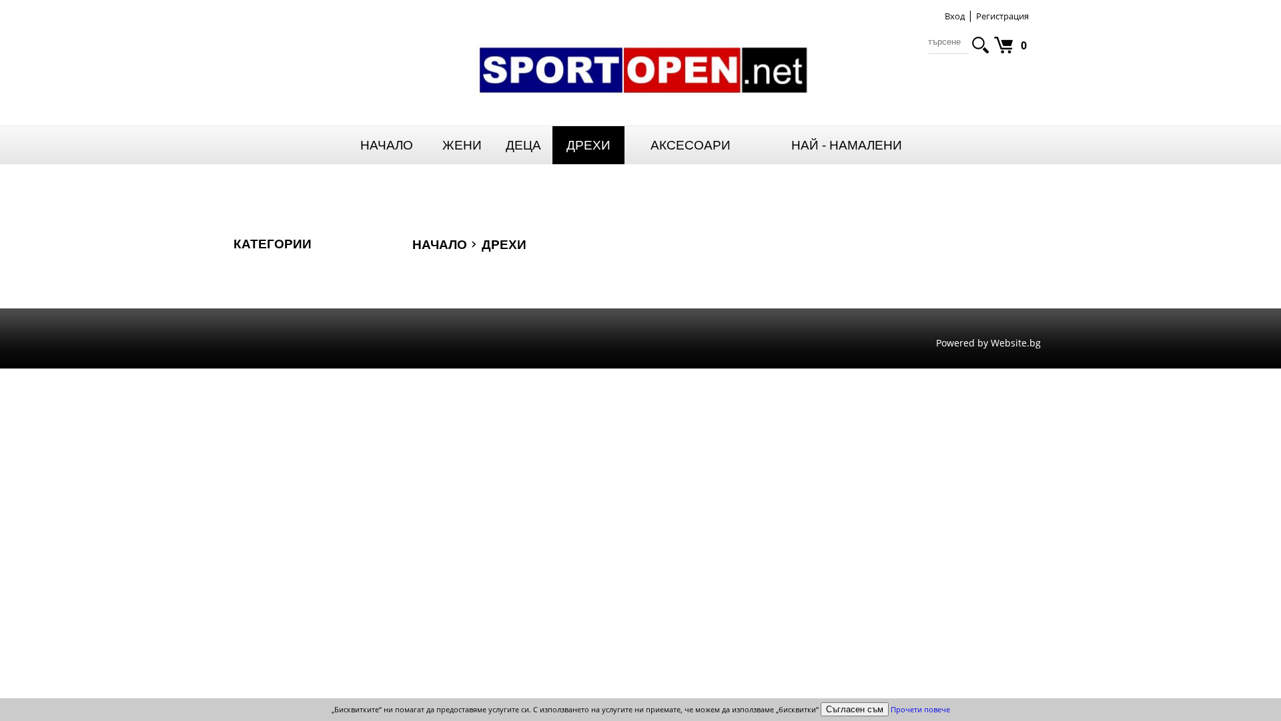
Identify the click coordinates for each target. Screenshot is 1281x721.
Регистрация (1002, 16)
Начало (386, 145)
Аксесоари (691, 145)
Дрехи (588, 145)
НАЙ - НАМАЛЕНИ (846, 145)
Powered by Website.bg (988, 342)
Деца (523, 145)
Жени (462, 145)
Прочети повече (920, 709)
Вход (955, 16)
